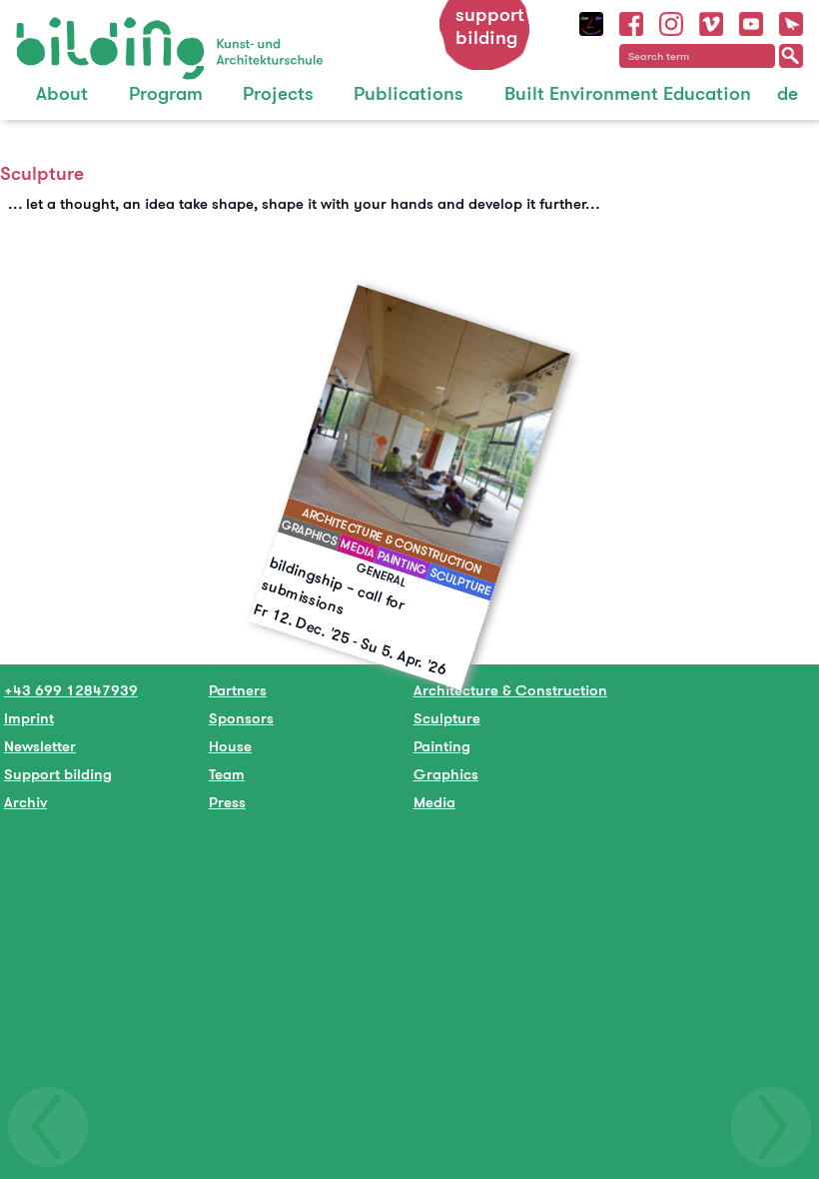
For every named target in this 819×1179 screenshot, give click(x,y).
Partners (238, 689)
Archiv (25, 801)
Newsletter (40, 745)
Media (434, 801)
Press (227, 801)
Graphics (445, 773)
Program (166, 93)
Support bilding (58, 773)
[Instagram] (671, 21)
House (230, 745)
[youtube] (751, 21)
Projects (278, 93)
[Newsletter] (791, 21)
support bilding (489, 26)
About (62, 93)
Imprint (29, 717)
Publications (408, 93)
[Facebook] (631, 21)
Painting (441, 745)
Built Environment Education (627, 93)
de (787, 93)
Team (227, 773)
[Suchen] (791, 56)
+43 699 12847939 (71, 689)
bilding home (61, 29)
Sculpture (446, 717)
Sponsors (241, 717)
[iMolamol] (591, 21)
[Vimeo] (711, 21)
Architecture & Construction (510, 689)
